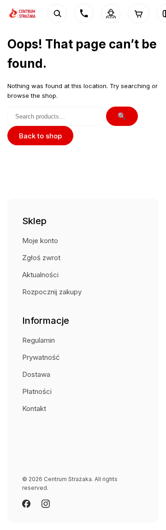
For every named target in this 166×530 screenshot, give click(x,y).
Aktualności (40, 274)
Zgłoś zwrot (41, 257)
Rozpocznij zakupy (52, 291)
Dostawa (36, 374)
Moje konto (40, 240)
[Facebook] (26, 504)
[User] (110, 13)
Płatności (37, 391)
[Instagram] (46, 504)
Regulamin (38, 340)
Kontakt (34, 408)
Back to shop (40, 135)
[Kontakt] (84, 13)
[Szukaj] (57, 13)
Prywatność (41, 357)
